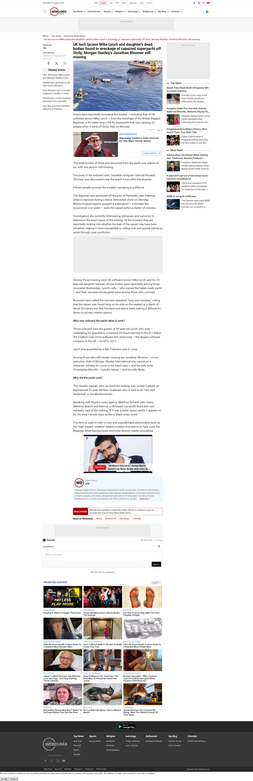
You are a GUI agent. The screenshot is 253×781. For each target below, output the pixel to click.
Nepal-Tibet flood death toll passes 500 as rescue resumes (187, 89)
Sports (107, 11)
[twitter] (199, 3)
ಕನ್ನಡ (142, 3)
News (45, 36)
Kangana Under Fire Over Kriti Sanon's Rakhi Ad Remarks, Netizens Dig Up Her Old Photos (188, 110)
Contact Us (89, 769)
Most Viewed (174, 745)
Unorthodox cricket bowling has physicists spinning (56, 99)
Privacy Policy (101, 769)
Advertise (67, 769)
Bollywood (148, 11)
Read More (144, 499)
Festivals (110, 745)
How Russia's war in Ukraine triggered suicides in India (56, 92)
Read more (99, 467)
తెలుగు (124, 3)
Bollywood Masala (154, 741)
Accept (4, 779)
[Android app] (126, 726)
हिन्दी (96, 3)
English (103, 3)
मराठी (117, 3)
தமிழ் (111, 3)
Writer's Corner (175, 741)
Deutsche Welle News (74, 36)
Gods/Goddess (113, 750)
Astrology (133, 11)
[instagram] (204, 3)
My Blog (162, 11)
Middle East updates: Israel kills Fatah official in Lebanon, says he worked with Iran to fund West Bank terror (56, 84)
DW (44, 48)
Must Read (176, 150)
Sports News (95, 741)
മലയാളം (133, 3)
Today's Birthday (133, 741)
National (77, 745)
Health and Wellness (197, 741)
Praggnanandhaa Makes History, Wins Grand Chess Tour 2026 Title (187, 131)
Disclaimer (78, 769)
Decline (13, 779)
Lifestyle (175, 11)
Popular (76, 754)
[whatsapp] (64, 63)
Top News (78, 11)
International (94, 11)
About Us (58, 769)
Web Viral (77, 741)
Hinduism (110, 741)
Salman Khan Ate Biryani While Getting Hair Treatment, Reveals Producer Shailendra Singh (187, 157)
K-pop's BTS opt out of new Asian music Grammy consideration (187, 177)
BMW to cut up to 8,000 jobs (181, 196)
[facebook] (194, 3)
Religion (119, 11)
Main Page (48, 769)
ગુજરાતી (149, 3)
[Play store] (207, 11)
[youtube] (208, 3)
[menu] (45, 11)
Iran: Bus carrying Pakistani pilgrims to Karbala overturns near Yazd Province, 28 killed (56, 107)
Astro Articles (132, 745)
